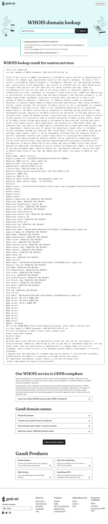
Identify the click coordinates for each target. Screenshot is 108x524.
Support (75, 504)
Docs (74, 506)
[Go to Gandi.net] (8, 3)
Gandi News (40, 509)
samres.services (30, 41)
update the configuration (73, 45)
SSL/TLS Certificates (61, 506)
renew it (37, 49)
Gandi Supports (41, 504)
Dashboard (100, 4)
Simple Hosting (59, 509)
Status (74, 501)
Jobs (37, 511)
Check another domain (54, 442)
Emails (56, 504)
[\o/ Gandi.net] (17, 499)
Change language (8, 504)
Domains (57, 501)
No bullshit (39, 506)
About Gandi (40, 501)
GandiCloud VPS (59, 511)
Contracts (94, 506)
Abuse (93, 503)
